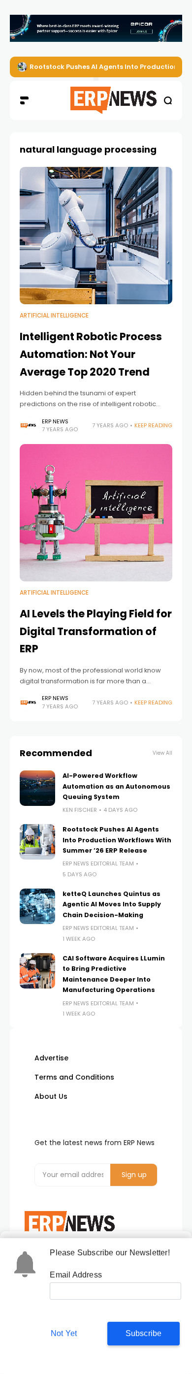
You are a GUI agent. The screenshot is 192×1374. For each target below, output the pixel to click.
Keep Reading (153, 425)
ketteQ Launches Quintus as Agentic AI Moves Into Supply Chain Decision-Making (112, 904)
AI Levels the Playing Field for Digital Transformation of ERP (96, 631)
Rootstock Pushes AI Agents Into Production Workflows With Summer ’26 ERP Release (117, 840)
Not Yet (64, 1333)
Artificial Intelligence (54, 316)
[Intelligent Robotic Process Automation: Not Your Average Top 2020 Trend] (96, 235)
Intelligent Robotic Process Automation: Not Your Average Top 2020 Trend (91, 354)
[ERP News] (95, 100)
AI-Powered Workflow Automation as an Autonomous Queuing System (116, 786)
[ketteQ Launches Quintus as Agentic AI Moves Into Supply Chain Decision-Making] (37, 906)
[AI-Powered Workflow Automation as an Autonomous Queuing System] (37, 788)
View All (162, 753)
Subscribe (144, 1333)
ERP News (55, 421)
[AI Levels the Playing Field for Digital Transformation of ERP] (96, 512)
